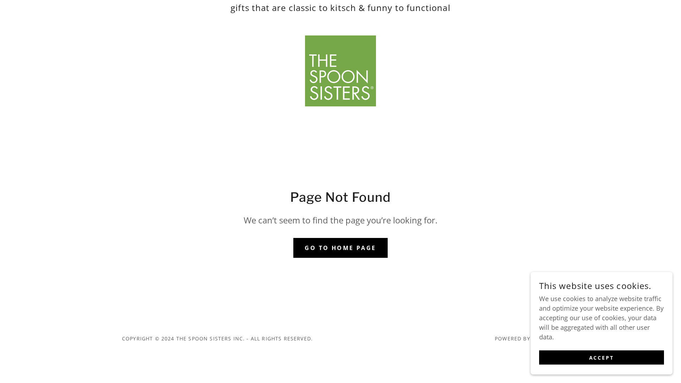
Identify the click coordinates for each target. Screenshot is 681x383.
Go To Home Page (340, 248)
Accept (601, 357)
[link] (340, 70)
